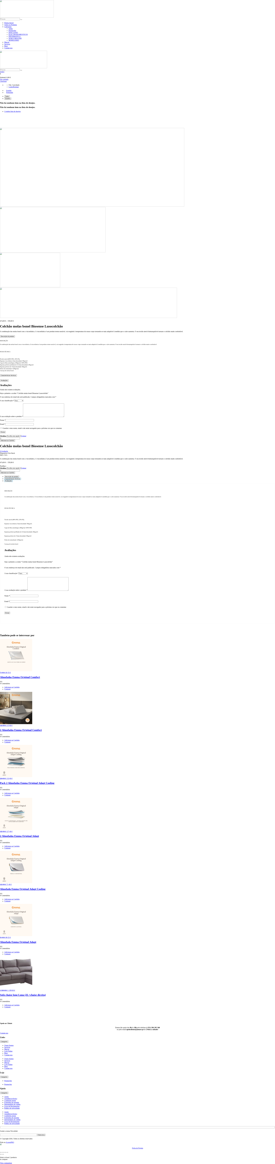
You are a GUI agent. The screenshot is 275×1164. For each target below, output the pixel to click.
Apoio (6, 1097)
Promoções (8, 1081)
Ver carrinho (4, 79)
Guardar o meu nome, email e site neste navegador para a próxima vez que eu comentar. (32, 428)
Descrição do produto (7, 336)
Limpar (23, 436)
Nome (2, 420)
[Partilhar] (5, 1152)
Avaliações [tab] (8, 481)
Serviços (7, 1047)
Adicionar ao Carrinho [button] (12, 687)
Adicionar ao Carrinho (7, 440)
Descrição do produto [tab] (11, 477)
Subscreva (41, 1135)
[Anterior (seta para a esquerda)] (1, 1154)
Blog (6, 1053)
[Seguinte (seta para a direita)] (3, 1154)
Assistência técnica (10, 1099)
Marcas (6, 1049)
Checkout (3, 81)
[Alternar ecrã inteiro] (3, 1152)
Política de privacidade (12, 1108)
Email (2, 424)
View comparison (6, 1163)
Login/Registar (14, 87)
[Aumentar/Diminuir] (1, 1152)
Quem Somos (9, 1045)
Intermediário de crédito (12, 1104)
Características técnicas (8, 375)
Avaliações (4, 380)
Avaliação (4, 451)
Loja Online (8, 1051)
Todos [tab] (7, 96)
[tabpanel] (137, 517)
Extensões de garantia (11, 1102)
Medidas (3, 436)
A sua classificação (7, 401)
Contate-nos (4, 1033)
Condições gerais (10, 1100)
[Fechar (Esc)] (7, 1152)
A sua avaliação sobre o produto (11, 416)
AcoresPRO (10, 1142)
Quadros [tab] (7, 98)
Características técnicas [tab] (12, 479)
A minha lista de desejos (12, 111)
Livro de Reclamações (11, 1106)
